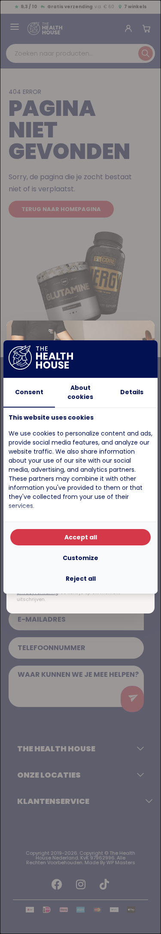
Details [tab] (131, 392)
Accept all (80, 537)
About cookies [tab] (80, 392)
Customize (80, 558)
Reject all (81, 578)
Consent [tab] (29, 392)
